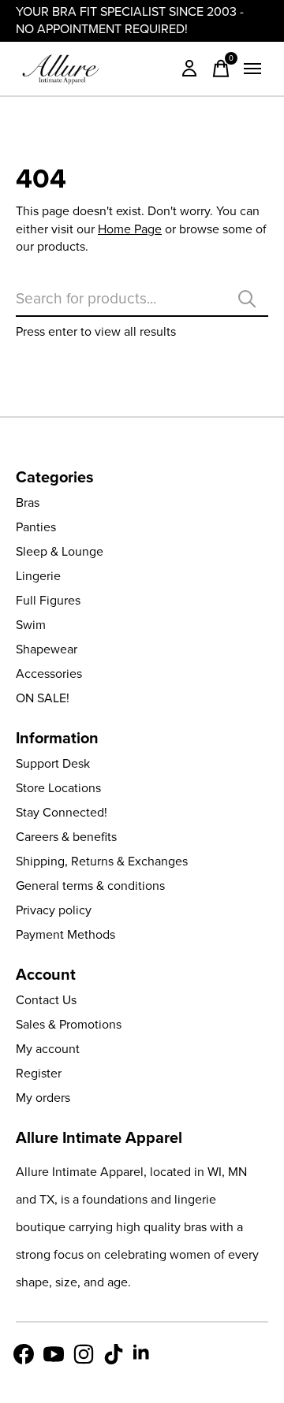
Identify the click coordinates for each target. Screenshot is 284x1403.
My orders (43, 1098)
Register (39, 1073)
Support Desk (53, 763)
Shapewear (46, 649)
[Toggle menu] (252, 68)
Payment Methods (65, 934)
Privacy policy (54, 910)
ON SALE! (42, 698)
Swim (31, 625)
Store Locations (58, 788)
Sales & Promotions (68, 1024)
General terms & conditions (90, 885)
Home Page (130, 229)
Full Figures (48, 600)
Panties (36, 527)
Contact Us (46, 1000)
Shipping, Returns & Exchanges (102, 861)
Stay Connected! (61, 812)
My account (48, 1049)
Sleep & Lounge (59, 551)
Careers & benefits (66, 837)
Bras (27, 502)
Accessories (49, 673)
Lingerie (38, 576)
